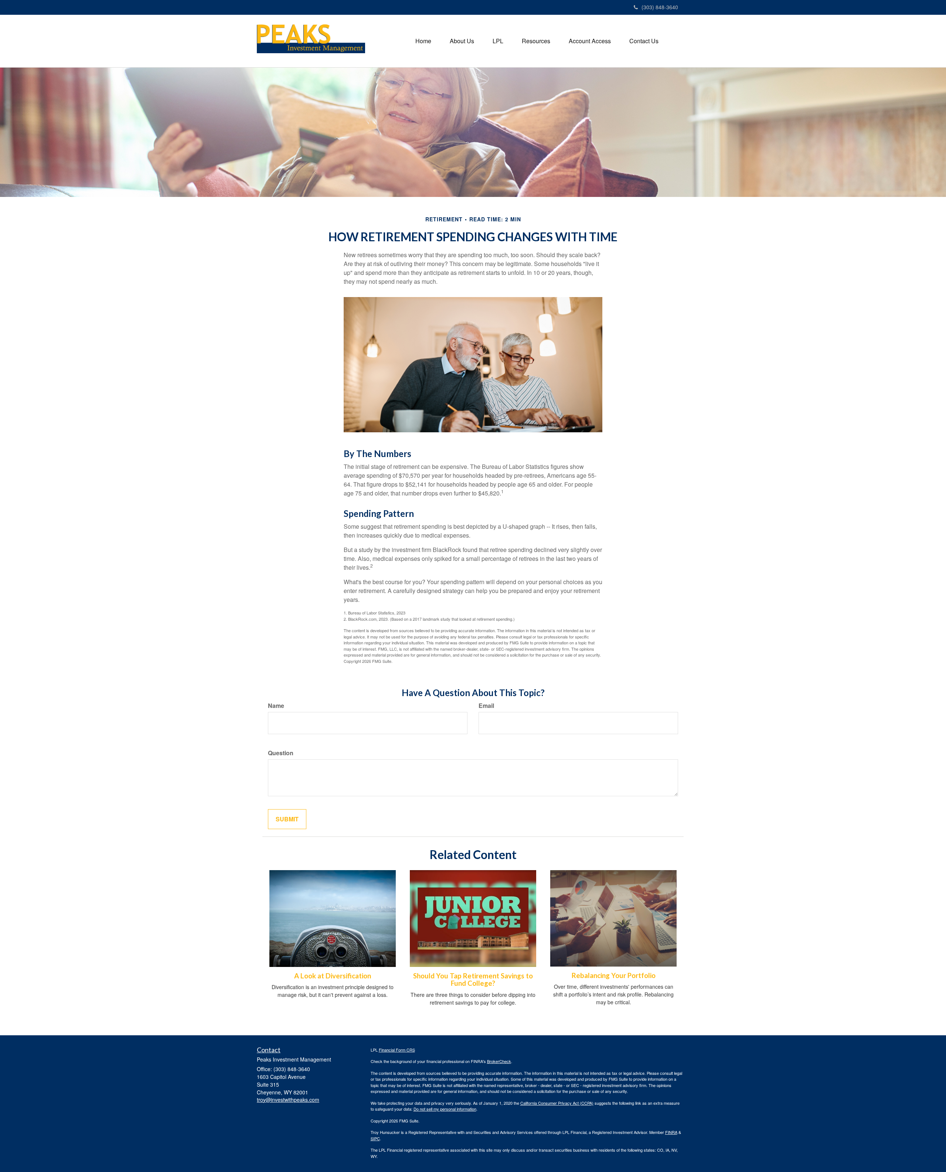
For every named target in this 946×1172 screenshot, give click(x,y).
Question (280, 753)
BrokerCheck (499, 1061)
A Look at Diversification (332, 976)
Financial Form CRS (397, 1050)
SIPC (375, 1138)
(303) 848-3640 (660, 7)
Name (276, 706)
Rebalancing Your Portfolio (614, 975)
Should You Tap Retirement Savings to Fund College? (473, 980)
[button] (461, 41)
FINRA (671, 1132)
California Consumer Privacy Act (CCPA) (556, 1103)
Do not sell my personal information (445, 1109)
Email (486, 706)
